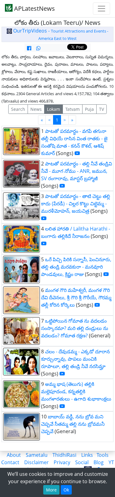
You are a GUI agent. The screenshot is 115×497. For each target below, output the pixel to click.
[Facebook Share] (29, 48)
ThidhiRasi (64, 455)
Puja (89, 109)
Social (82, 462)
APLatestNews (34, 8)
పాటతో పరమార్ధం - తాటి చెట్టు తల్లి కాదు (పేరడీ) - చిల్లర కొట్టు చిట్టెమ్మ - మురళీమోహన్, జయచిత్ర (75, 203)
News (36, 109)
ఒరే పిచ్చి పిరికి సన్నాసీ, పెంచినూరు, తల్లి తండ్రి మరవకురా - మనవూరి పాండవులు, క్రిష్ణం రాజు (76, 267)
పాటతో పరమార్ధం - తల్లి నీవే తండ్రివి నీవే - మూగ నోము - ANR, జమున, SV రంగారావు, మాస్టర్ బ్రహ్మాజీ (76, 171)
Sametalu (37, 455)
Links (87, 455)
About (14, 455)
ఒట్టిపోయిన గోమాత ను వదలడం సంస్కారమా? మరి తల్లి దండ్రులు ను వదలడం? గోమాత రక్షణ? (74, 328)
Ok (66, 490)
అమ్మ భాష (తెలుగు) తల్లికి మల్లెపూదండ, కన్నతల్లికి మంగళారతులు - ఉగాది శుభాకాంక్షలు (76, 391)
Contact (10, 462)
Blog (99, 462)
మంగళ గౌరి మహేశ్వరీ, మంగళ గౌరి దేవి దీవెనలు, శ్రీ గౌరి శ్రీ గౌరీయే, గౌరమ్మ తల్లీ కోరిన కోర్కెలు (76, 297)
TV (101, 109)
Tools (103, 455)
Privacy (62, 462)
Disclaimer (36, 462)
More (51, 490)
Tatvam (72, 109)
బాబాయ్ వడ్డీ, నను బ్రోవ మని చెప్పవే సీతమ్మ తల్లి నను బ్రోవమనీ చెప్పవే (73, 424)
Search (18, 109)
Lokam (53, 109)
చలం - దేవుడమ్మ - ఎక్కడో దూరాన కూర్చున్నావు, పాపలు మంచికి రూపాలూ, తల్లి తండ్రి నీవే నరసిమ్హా (75, 359)
